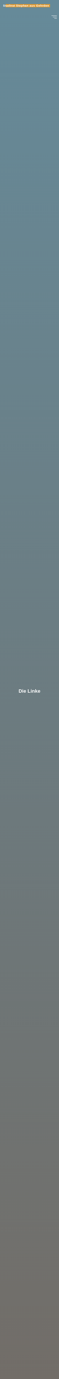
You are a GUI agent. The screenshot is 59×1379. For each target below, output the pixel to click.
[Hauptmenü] (54, 17)
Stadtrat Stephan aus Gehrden (26, 5)
